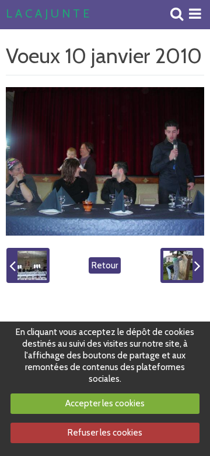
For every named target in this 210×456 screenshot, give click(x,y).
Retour (105, 265)
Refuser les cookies (105, 432)
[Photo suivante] (182, 265)
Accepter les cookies (105, 403)
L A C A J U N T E (47, 14)
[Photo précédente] (28, 265)
